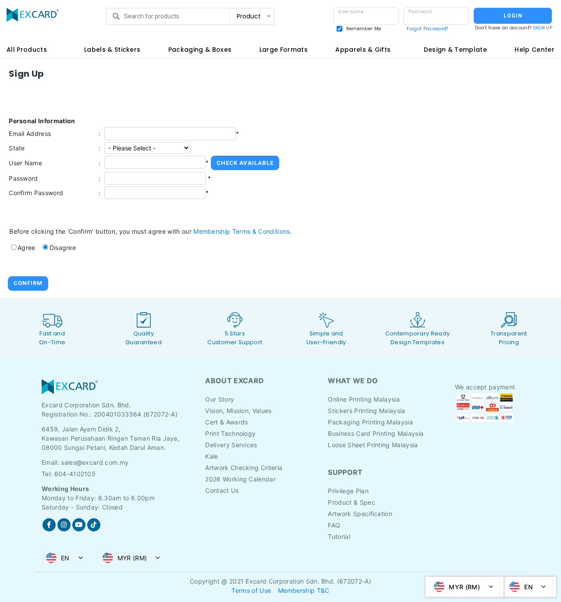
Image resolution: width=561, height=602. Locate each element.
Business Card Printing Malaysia (375, 433)
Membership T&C (303, 590)
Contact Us (221, 490)
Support (345, 472)
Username (350, 11)
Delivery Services (231, 445)
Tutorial (339, 536)
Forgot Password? (427, 28)
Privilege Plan (348, 491)
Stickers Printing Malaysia (366, 410)
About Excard (234, 380)
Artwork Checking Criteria (243, 467)
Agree (27, 247)
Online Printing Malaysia (364, 399)
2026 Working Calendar (240, 479)
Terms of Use (251, 590)
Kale (211, 456)
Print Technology (230, 433)
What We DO (353, 380)
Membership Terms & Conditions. (242, 231)
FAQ (334, 525)
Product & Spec (351, 502)
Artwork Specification (360, 513)
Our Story (219, 399)
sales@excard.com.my (94, 462)
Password (420, 11)
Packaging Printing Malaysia (370, 422)
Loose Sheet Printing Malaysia (373, 445)
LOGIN (513, 16)
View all (253, 33)
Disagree (63, 247)
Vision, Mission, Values (238, 410)
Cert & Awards (226, 422)
